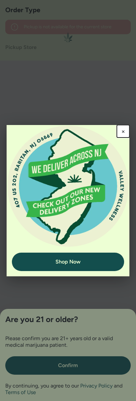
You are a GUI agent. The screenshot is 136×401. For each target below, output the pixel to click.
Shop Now (68, 262)
